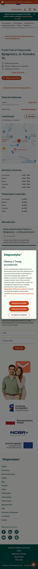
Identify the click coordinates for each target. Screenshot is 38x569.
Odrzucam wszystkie (19, 309)
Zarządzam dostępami (19, 315)
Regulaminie (8, 289)
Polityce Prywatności (20, 289)
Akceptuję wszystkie (19, 303)
